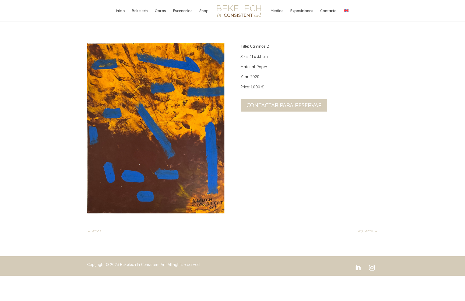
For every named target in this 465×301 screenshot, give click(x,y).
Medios (277, 11)
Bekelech (140, 11)
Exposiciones (301, 11)
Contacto (328, 11)
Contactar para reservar (284, 105)
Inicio (120, 11)
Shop (204, 11)
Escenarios (182, 11)
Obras (160, 11)
